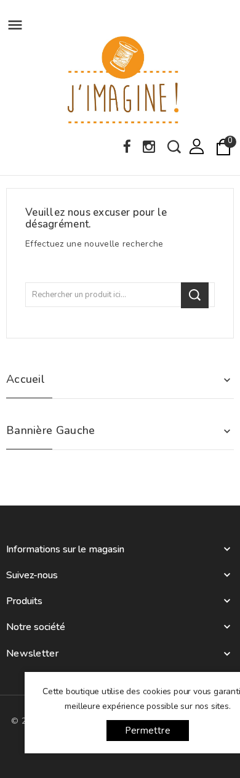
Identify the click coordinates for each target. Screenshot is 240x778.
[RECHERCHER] (195, 295)
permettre (147, 730)
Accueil (25, 379)
